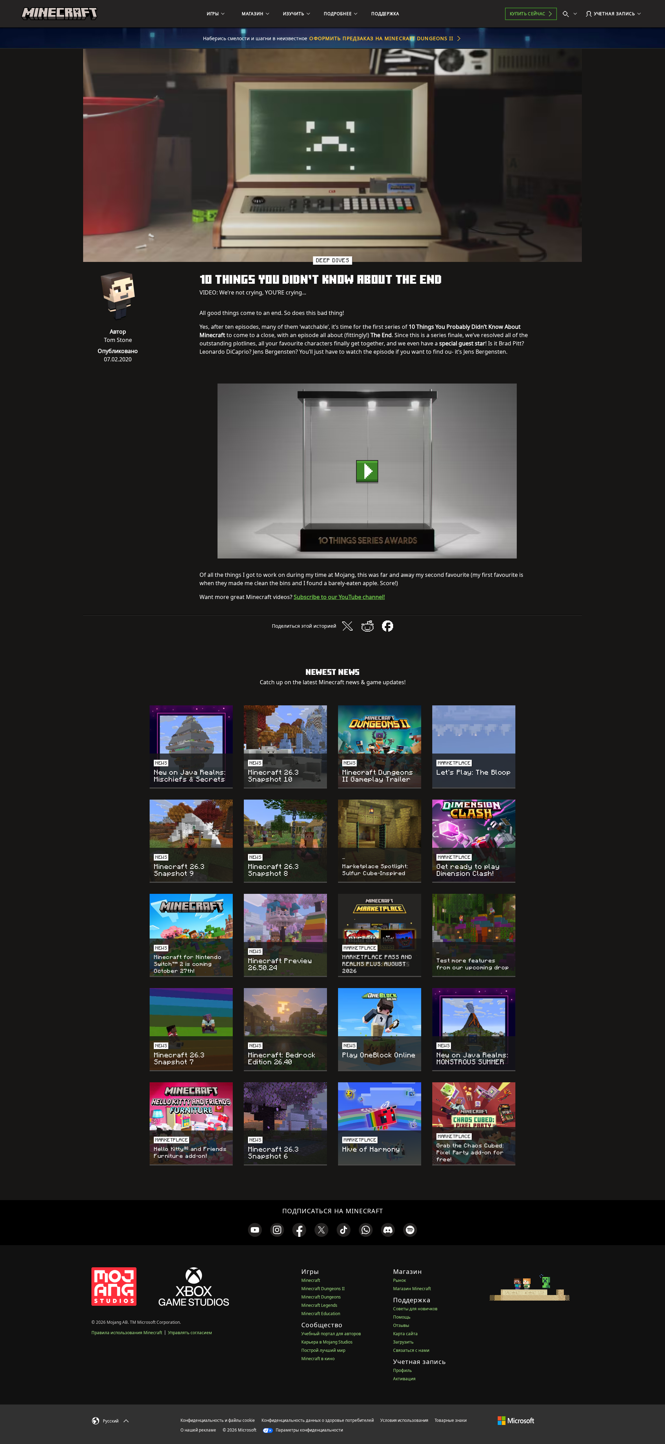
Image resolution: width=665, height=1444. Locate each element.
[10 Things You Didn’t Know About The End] (367, 471)
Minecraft (310, 1280)
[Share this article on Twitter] (347, 626)
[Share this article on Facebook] (387, 626)
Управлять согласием (190, 1332)
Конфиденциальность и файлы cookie (217, 1420)
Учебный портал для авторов (331, 1334)
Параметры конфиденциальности (309, 1430)
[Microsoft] (516, 1420)
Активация (404, 1379)
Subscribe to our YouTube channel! (339, 597)
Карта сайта (405, 1334)
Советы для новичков (415, 1309)
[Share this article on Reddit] (367, 626)
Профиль (402, 1370)
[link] (255, 1230)
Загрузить (403, 1342)
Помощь (401, 1317)
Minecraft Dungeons (321, 1297)
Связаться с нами (411, 1350)
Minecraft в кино (318, 1359)
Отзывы (401, 1325)
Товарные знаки (451, 1420)
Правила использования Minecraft (126, 1332)
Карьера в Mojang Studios (327, 1342)
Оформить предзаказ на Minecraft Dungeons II (381, 38)
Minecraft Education (320, 1314)
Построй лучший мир (323, 1350)
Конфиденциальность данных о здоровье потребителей (317, 1420)
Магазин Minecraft (412, 1289)
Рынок (399, 1280)
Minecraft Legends (319, 1305)
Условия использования (404, 1420)
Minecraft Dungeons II (323, 1289)
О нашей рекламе (198, 1430)
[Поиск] (571, 13)
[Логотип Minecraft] (59, 13)
